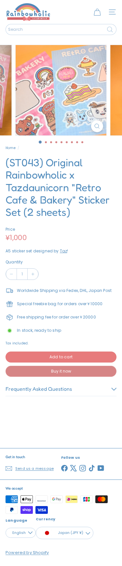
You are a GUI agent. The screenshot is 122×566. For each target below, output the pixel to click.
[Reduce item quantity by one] (11, 274)
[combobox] (61, 29)
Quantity (14, 262)
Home (11, 147)
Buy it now (61, 371)
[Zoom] (97, 126)
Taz (63, 251)
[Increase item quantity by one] (32, 274)
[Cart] (97, 12)
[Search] (109, 29)
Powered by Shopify (27, 552)
